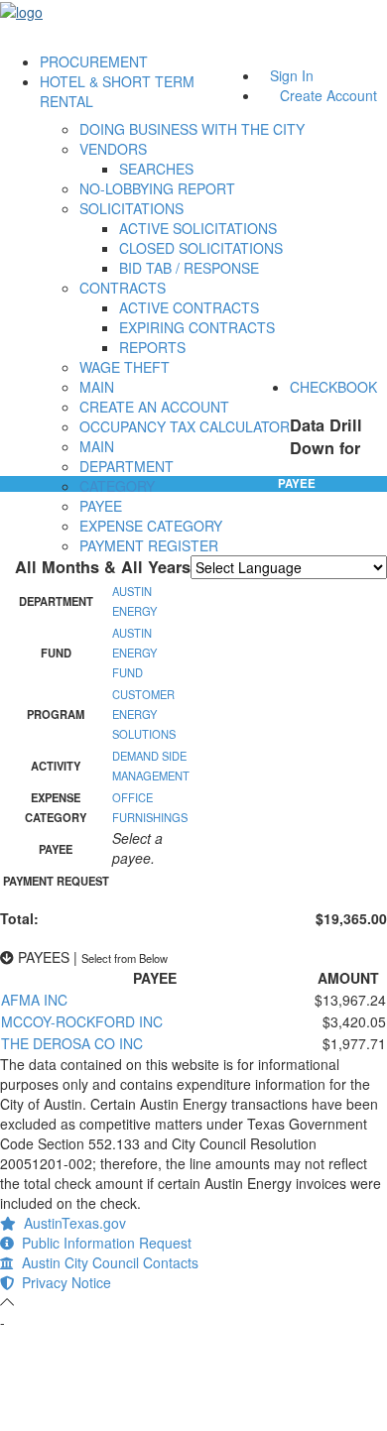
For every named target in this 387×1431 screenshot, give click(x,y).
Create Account (328, 95)
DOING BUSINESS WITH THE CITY (192, 129)
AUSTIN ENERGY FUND (134, 652)
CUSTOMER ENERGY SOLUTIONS (144, 714)
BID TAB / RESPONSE (189, 268)
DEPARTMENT (126, 466)
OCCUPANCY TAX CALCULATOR (184, 426)
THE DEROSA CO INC (72, 1043)
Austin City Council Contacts (106, 1262)
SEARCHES (156, 169)
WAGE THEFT (124, 367)
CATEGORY (117, 486)
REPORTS (152, 347)
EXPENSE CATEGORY (150, 526)
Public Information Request (103, 1242)
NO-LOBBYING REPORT (157, 188)
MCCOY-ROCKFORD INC (82, 1021)
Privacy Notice (62, 1282)
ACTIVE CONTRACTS (189, 307)
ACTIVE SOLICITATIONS (198, 228)
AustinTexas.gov (71, 1223)
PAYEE (100, 506)
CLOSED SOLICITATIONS (201, 248)
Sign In (292, 75)
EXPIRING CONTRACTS (197, 327)
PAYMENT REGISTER (148, 545)
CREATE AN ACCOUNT (154, 407)
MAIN (96, 387)
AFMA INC (34, 1000)
